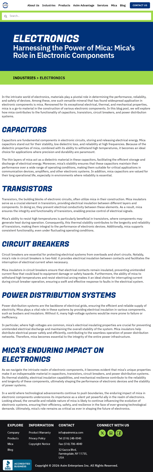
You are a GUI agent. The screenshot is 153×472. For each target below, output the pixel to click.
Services (102, 5)
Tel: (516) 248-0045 (70, 438)
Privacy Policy (37, 438)
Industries (48, 5)
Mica (114, 5)
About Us (33, 5)
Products (64, 5)
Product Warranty (40, 432)
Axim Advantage (83, 5)
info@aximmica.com (71, 432)
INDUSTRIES (24, 77)
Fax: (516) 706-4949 (70, 444)
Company (13, 432)
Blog (123, 5)
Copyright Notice (39, 444)
